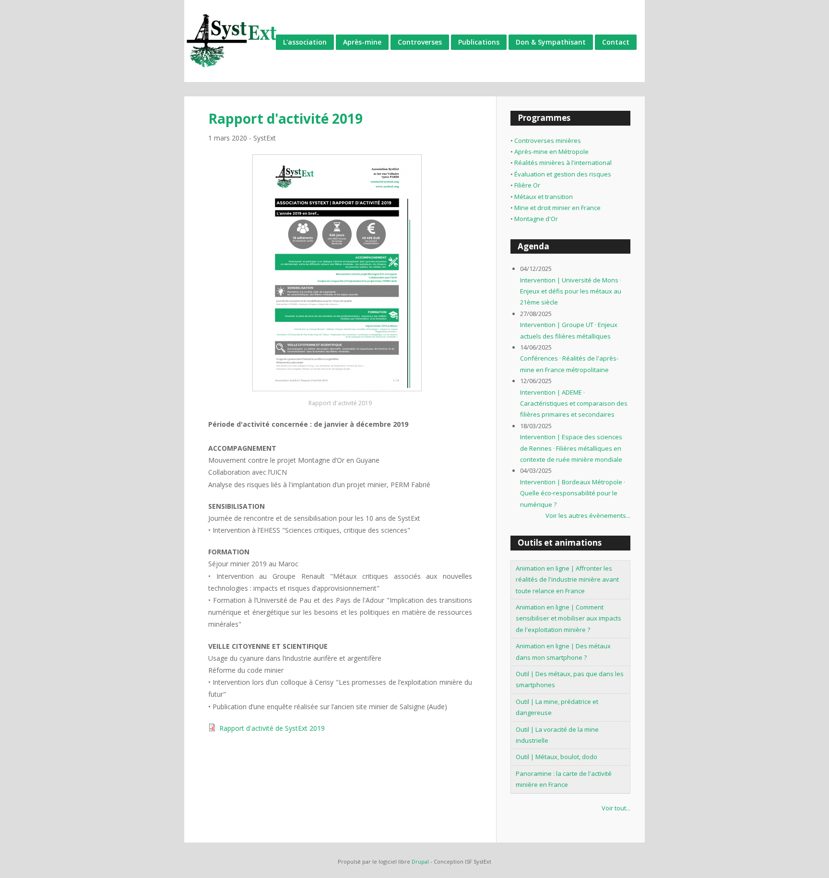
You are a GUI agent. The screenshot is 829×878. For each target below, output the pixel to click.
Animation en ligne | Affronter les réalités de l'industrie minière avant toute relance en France (567, 579)
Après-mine (362, 42)
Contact (615, 42)
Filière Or (527, 185)
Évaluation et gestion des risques (562, 174)
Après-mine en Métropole (551, 151)
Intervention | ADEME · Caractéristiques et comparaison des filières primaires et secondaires (574, 403)
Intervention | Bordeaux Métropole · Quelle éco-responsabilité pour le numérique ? (572, 493)
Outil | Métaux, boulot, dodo (556, 756)
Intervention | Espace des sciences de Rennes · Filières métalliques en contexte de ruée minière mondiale (571, 448)
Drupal (420, 861)
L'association (305, 42)
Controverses (420, 42)
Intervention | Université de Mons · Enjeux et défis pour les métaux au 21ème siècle (570, 291)
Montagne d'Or (536, 218)
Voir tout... (616, 808)
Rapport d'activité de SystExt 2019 (272, 728)
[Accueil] (232, 41)
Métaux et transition (543, 196)
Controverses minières (547, 140)
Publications (478, 42)
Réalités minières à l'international (563, 162)
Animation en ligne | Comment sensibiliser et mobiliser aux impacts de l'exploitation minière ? (568, 618)
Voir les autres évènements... (587, 515)
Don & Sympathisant (551, 42)
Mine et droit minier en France (557, 207)
